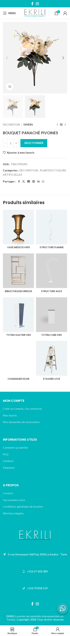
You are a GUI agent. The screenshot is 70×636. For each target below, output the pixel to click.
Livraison (8, 460)
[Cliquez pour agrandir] (10, 87)
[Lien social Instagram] (37, 4)
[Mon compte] (65, 13)
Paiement (9, 467)
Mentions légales (13, 513)
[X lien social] (23, 181)
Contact (8, 493)
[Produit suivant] (65, 125)
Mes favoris (10, 415)
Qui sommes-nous (14, 500)
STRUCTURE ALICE (51, 291)
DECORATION (11, 124)
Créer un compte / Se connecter (22, 408)
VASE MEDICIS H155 (18, 247)
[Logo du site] (35, 13)
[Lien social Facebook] (32, 4)
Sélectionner (33, 142)
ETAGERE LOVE (51, 378)
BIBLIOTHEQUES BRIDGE (18, 291)
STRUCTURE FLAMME (52, 247)
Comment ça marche (15, 447)
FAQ (5, 454)
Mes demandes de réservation (21, 422)
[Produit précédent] (57, 125)
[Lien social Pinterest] (33, 181)
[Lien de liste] (35, 554)
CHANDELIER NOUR (18, 378)
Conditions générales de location (23, 506)
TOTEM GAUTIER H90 (18, 335)
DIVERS (28, 124)
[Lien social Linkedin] (38, 181)
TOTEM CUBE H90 (51, 335)
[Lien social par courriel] (28, 181)
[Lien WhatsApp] (43, 181)
